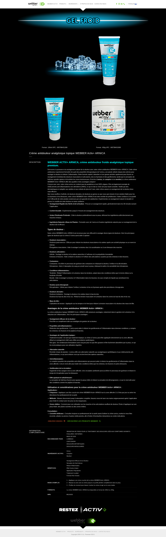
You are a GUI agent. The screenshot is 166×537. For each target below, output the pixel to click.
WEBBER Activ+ (52, 4)
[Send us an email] (121, 4)
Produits (62, 4)
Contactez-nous (100, 4)
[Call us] (124, 4)
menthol (118, 179)
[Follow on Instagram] (119, 4)
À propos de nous (86, 4)
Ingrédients (73, 4)
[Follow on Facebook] (116, 4)
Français (131, 4)
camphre (108, 179)
